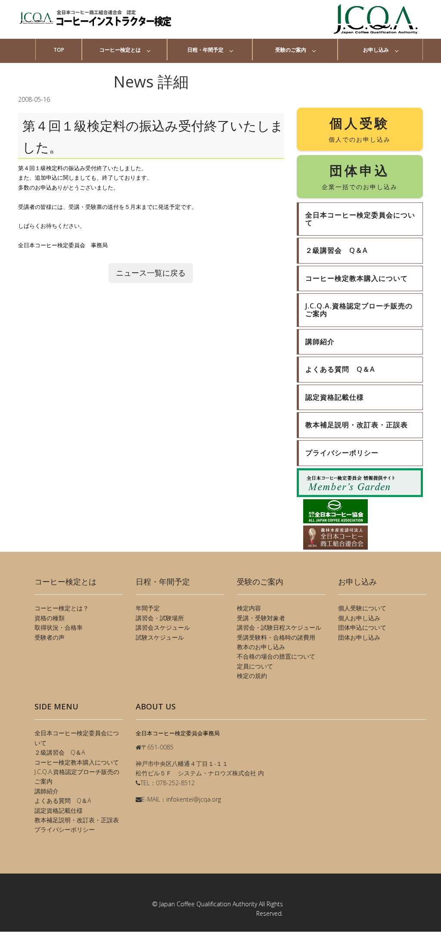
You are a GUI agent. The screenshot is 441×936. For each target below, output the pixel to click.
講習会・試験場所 (160, 618)
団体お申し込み (359, 637)
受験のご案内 (290, 49)
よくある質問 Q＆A (62, 800)
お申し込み (376, 49)
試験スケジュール (160, 637)
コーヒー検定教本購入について (76, 762)
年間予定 (148, 608)
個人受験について (362, 608)
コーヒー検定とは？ (61, 608)
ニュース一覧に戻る (151, 272)
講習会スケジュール (163, 627)
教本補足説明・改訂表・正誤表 (76, 820)
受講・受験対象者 (261, 618)
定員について (255, 666)
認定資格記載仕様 (58, 810)
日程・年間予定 (205, 49)
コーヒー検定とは (120, 49)
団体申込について (362, 627)
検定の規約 (252, 676)
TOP (58, 49)
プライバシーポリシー (64, 829)
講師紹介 (46, 791)
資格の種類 (49, 618)
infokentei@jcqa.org (193, 799)
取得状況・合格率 (58, 627)
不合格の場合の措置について (276, 656)
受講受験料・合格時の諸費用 (276, 637)
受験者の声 (49, 637)
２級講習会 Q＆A (59, 752)
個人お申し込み (359, 618)
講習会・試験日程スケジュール (279, 627)
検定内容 (249, 608)
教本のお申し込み (261, 647)
